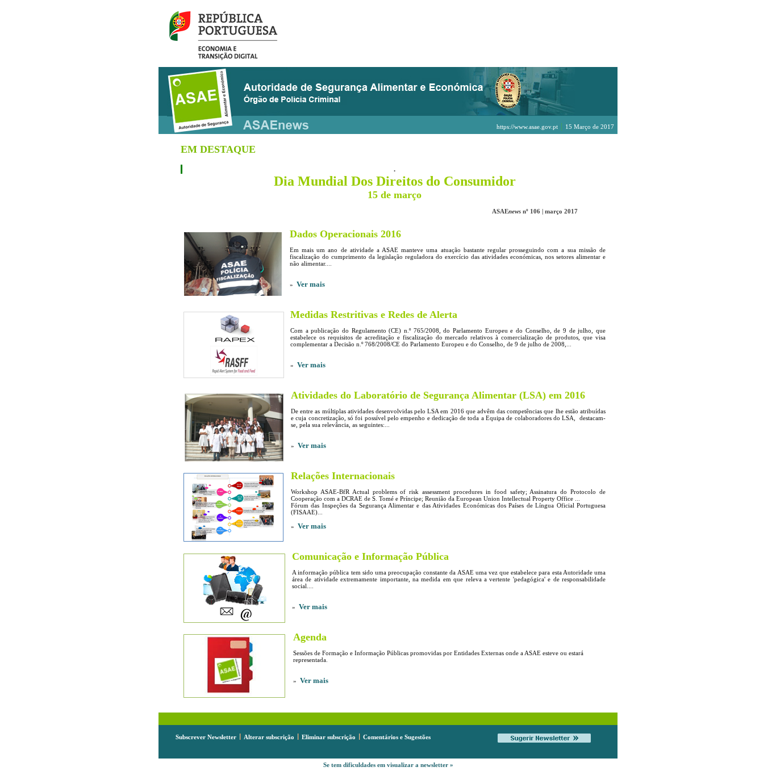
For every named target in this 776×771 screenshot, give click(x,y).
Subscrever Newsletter (206, 737)
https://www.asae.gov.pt (527, 126)
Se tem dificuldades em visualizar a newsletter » (388, 764)
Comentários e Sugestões (397, 737)
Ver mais (311, 284)
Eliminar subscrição (329, 737)
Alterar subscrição (269, 737)
